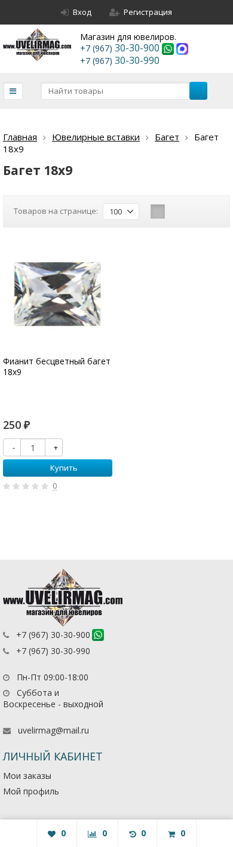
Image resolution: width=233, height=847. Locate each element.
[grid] (158, 211)
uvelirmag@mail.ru (53, 730)
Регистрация (148, 12)
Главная (20, 137)
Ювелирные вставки (96, 137)
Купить (64, 467)
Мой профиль (31, 791)
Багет (167, 137)
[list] (176, 211)
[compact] (195, 211)
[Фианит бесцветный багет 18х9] (57, 294)
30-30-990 (120, 60)
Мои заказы (27, 775)
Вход (82, 12)
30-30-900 (121, 47)
